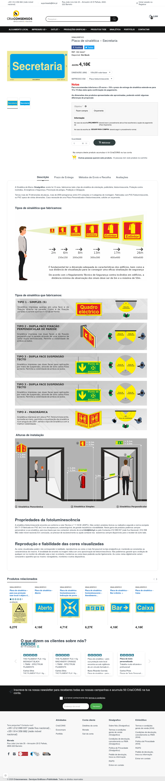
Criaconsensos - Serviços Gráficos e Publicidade (36, 779)
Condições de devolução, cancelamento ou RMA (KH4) (146, 734)
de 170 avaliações (28, 646)
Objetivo (98, 106)
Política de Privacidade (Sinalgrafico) (118, 749)
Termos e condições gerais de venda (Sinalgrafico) (117, 732)
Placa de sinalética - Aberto (43, 591)
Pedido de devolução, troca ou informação (118, 755)
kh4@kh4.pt (89, 530)
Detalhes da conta (90, 725)
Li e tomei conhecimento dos (84, 697)
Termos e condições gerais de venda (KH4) (144, 726)
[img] (84, 644)
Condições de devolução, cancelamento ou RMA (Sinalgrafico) (119, 741)
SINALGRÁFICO (78, 37)
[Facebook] (8, 754)
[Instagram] (14, 754)
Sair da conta (87, 733)
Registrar (142, 4)
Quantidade (76, 139)
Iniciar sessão (144, 2)
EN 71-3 (18, 527)
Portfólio (59, 733)
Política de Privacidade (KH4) (145, 742)
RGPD (111, 761)
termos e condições (97, 697)
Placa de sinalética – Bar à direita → (119, 591)
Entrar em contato (116, 765)
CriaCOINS (60, 725)
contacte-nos (89, 532)
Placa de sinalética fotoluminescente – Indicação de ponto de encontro (70, 593)
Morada (85, 729)
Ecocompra (61, 729)
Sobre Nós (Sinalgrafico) (119, 725)
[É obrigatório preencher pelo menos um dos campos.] (86, 106)
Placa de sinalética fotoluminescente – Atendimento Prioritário (93, 593)
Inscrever (96, 706)
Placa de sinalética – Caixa (144, 591)
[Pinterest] (23, 754)
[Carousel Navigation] (155, 579)
